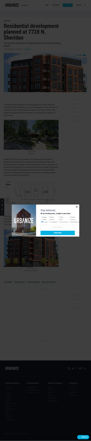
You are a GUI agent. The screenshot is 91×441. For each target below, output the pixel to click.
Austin (44, 219)
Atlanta (45, 217)
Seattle (73, 217)
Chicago (45, 222)
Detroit (52, 219)
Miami (61, 217)
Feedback (84, 437)
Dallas (52, 217)
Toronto (73, 219)
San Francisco (64, 222)
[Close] (77, 207)
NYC (61, 219)
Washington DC (75, 222)
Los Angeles (53, 222)
